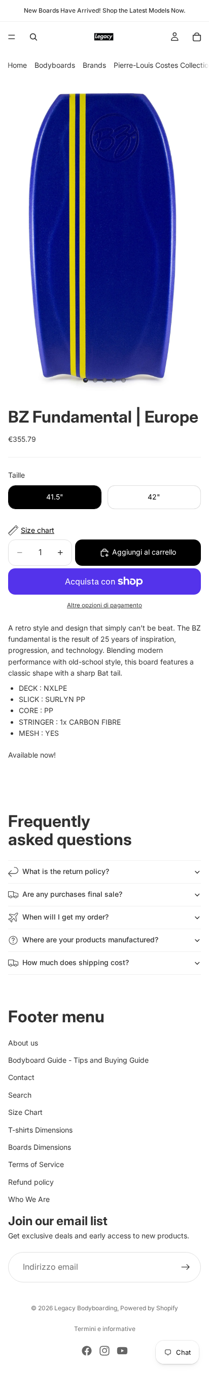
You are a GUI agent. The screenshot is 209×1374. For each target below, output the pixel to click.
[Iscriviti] (185, 1267)
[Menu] (11, 37)
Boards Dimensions (39, 1147)
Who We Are (29, 1199)
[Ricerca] (33, 37)
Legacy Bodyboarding (85, 1308)
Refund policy (31, 1182)
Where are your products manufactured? (90, 939)
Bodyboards (54, 65)
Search (19, 1095)
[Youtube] (122, 1351)
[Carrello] (197, 37)
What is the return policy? (65, 871)
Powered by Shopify (149, 1308)
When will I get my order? (65, 916)
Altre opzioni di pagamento (104, 605)
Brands (94, 65)
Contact (21, 1077)
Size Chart (25, 1112)
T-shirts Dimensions (40, 1130)
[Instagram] (104, 1351)
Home (17, 65)
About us (23, 1042)
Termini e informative (104, 1329)
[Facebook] (87, 1351)
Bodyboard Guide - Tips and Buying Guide (78, 1060)
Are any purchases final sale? (72, 894)
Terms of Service (36, 1164)
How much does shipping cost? (75, 962)
